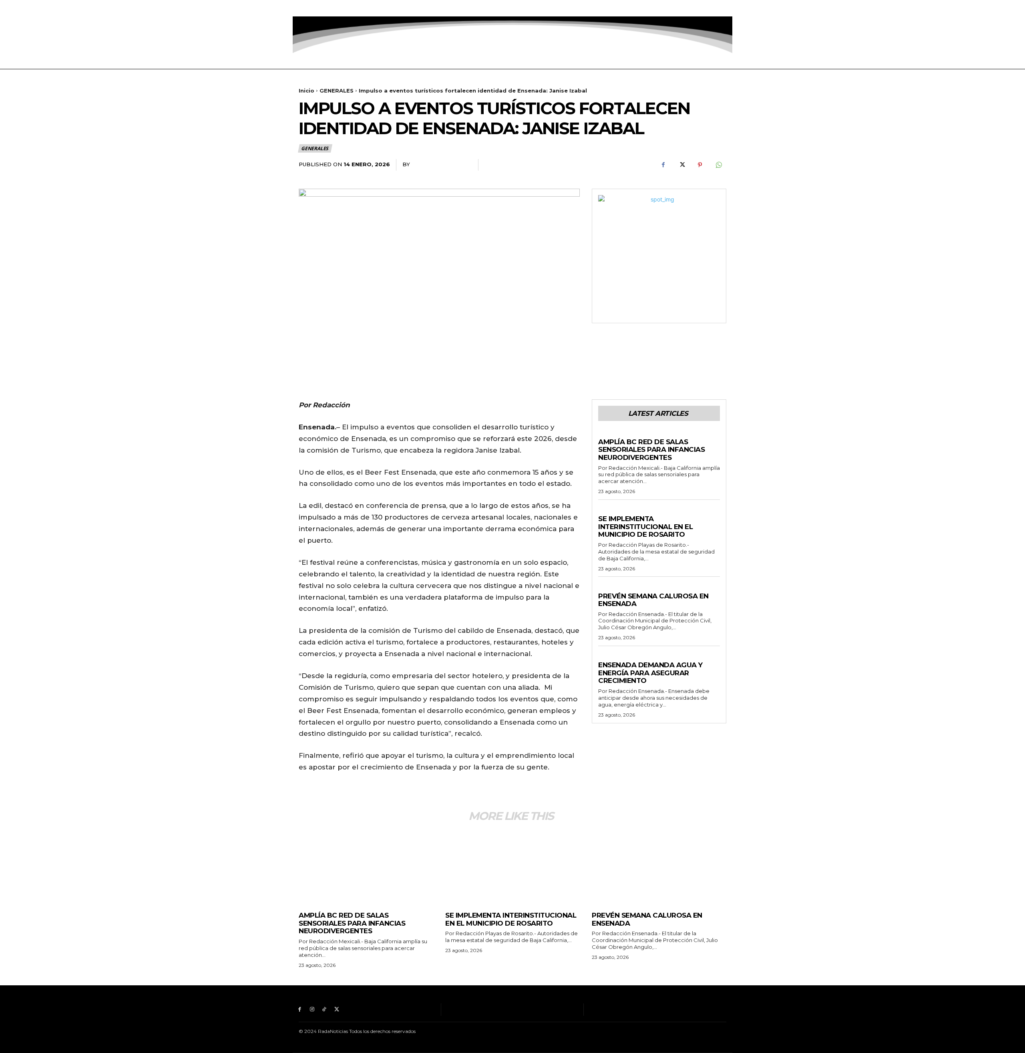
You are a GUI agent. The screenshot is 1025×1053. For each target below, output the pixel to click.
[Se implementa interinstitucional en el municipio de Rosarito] (512, 866)
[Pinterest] (700, 165)
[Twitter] (336, 8)
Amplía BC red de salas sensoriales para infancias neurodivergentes (651, 449)
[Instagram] (312, 8)
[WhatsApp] (718, 165)
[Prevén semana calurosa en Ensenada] (659, 866)
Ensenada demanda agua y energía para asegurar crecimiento (650, 673)
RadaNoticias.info (441, 164)
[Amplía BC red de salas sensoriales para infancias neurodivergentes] (366, 866)
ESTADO (609, 434)
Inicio (306, 90)
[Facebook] (299, 8)
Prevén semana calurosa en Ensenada (653, 600)
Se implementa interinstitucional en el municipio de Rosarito (645, 526)
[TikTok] (324, 8)
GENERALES (337, 90)
